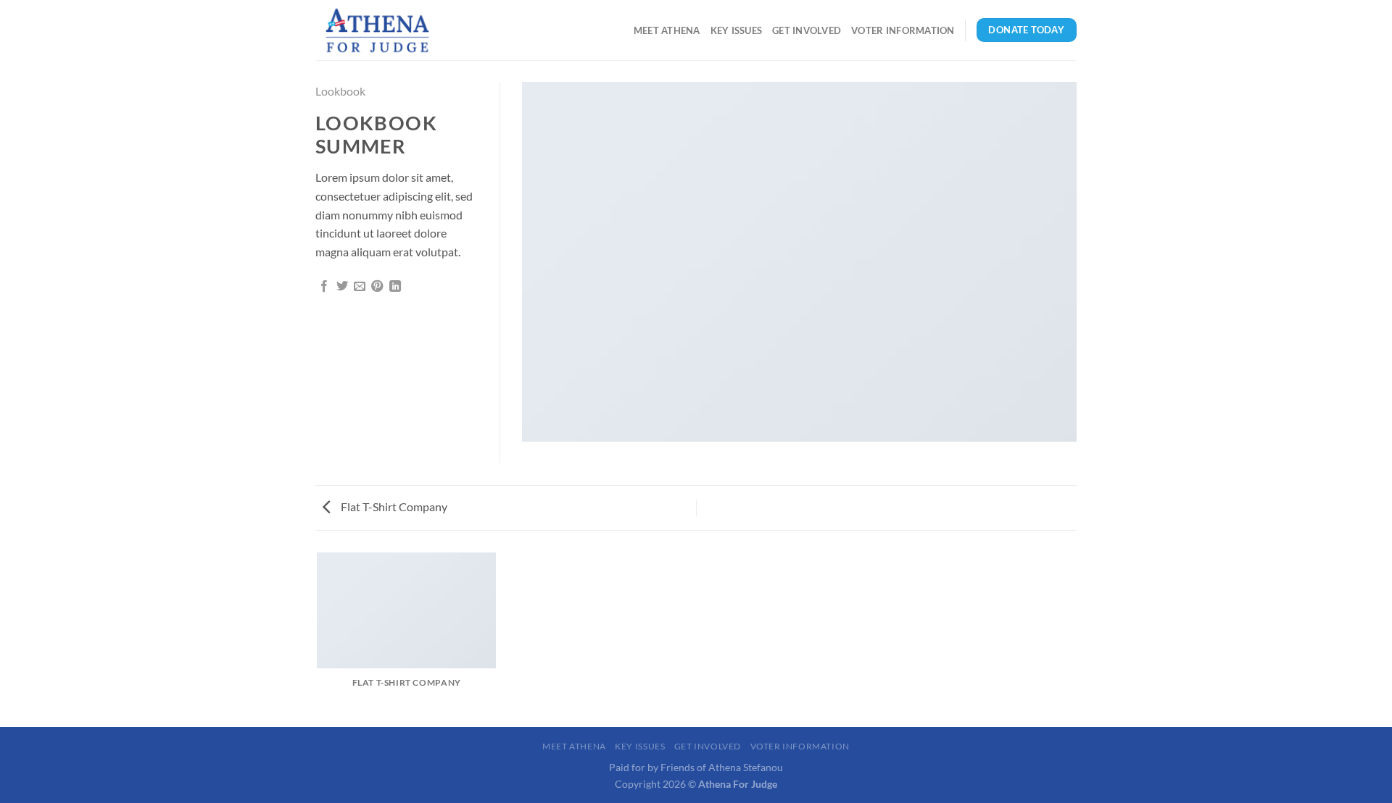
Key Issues (736, 30)
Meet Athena (667, 30)
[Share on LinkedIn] (395, 286)
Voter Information (902, 30)
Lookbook (340, 91)
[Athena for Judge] (387, 30)
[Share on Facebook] (324, 286)
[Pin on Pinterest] (377, 286)
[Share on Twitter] (342, 286)
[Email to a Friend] (359, 286)
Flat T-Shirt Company (393, 506)
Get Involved (806, 30)
